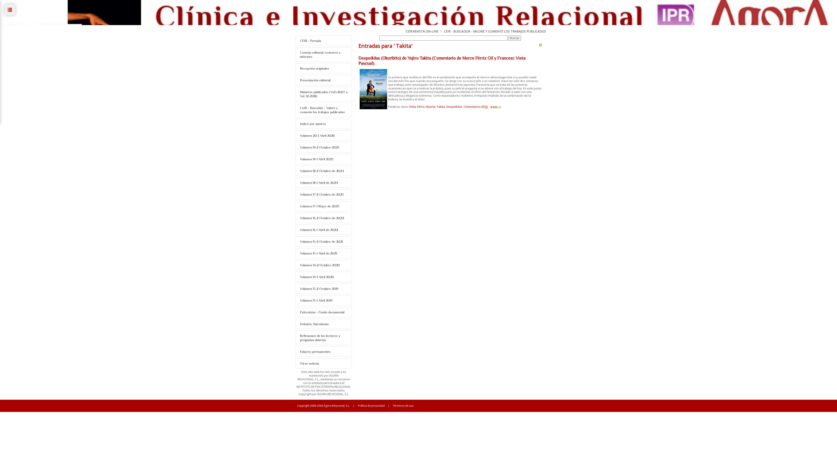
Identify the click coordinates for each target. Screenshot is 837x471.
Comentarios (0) (474, 107)
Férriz (421, 107)
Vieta (412, 107)
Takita (441, 107)
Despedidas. (454, 107)
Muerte (431, 107)
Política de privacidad (371, 406)
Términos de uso (403, 406)
